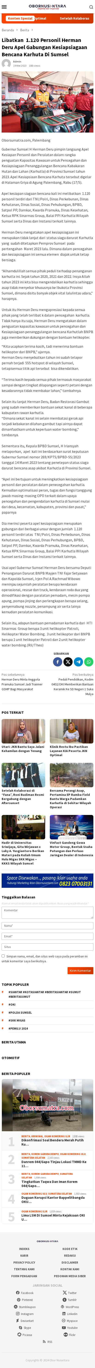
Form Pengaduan (24, 1276)
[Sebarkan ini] (57, 661)
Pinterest (27, 1300)
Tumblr (72, 1300)
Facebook (27, 1293)
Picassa (27, 1335)
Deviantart (27, 1321)
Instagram (27, 1314)
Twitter (72, 1293)
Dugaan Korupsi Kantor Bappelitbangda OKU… (53, 1200)
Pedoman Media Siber (70, 1276)
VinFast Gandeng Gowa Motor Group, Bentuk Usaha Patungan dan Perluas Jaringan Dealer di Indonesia (71, 849)
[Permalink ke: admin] (6, 63)
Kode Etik (69, 1249)
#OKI (12, 1005)
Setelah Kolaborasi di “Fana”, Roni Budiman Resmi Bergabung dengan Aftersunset (23, 796)
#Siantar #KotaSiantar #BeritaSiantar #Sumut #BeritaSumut (45, 994)
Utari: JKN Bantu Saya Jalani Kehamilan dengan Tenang (23, 749)
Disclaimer (70, 1262)
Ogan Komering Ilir (57, 1136)
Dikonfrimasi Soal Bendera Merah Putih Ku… (52, 1142)
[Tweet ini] (68, 661)
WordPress (72, 1307)
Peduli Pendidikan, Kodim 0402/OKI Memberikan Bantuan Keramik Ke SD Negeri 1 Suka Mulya (72, 684)
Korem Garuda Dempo (45, 1154)
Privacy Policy (24, 1262)
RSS (50, 1342)
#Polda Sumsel (20, 1013)
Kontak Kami (69, 1269)
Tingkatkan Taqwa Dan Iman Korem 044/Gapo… (49, 1184)
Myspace (72, 1321)
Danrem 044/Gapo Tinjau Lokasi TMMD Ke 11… (53, 1164)
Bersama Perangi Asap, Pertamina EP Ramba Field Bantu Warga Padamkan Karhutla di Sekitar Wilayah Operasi (70, 798)
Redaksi (70, 1256)
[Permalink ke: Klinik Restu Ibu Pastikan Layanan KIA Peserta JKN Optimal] (71, 731)
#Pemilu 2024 (18, 1028)
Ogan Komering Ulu (73, 1154)
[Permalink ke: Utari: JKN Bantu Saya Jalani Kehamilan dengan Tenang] (23, 731)
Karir (24, 1256)
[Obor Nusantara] (47, 6)
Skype (27, 1328)
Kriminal (37, 1136)
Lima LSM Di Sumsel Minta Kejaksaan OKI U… (53, 1217)
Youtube (72, 1328)
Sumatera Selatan (33, 1157)
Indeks (24, 1249)
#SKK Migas (17, 1020)
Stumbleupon (27, 1307)
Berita (25, 1136)
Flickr (72, 1335)
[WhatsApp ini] (88, 661)
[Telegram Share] (78, 661)
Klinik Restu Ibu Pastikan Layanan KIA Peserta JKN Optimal (69, 751)
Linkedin (72, 1314)
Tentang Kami (24, 1269)
